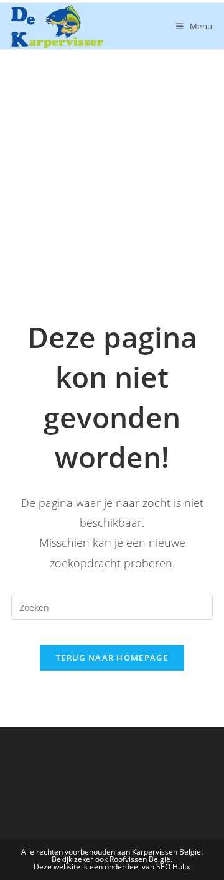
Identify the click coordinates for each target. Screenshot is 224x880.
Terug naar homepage (112, 657)
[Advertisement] (112, 168)
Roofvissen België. (141, 859)
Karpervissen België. (167, 851)
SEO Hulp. (173, 866)
